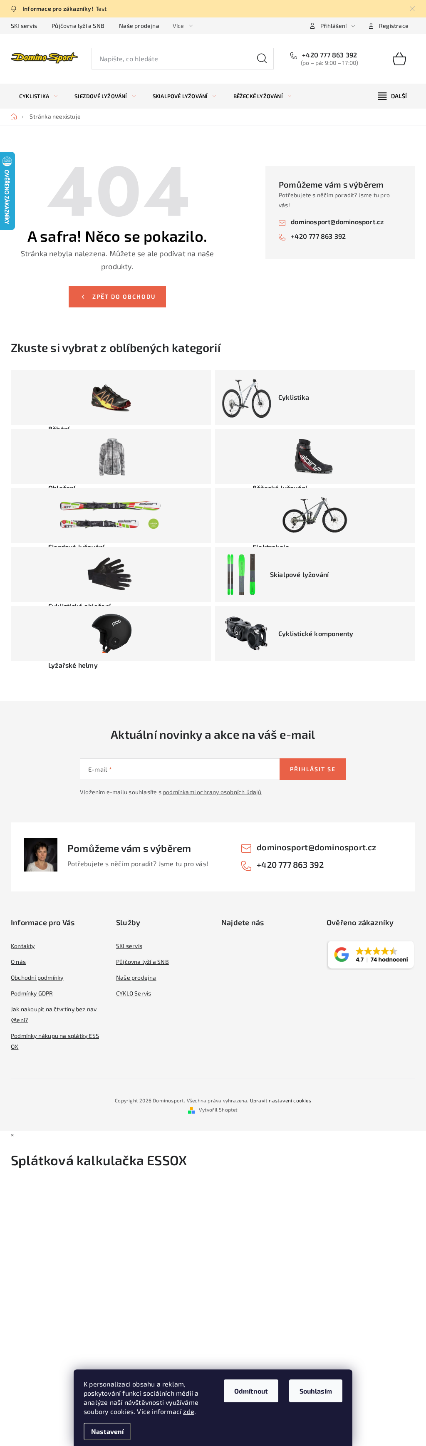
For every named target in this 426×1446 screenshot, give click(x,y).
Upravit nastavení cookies (280, 1100)
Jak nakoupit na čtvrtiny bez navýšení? (54, 1014)
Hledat (262, 58)
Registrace (394, 25)
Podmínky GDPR (32, 993)
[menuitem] (38, 96)
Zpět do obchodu (124, 296)
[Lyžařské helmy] (111, 633)
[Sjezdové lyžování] (111, 515)
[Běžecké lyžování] (315, 456)
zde (188, 1411)
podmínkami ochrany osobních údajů (212, 791)
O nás (18, 961)
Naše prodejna (139, 25)
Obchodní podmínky (37, 977)
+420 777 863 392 (328, 55)
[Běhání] (111, 397)
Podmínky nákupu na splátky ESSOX (55, 1041)
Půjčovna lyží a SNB (78, 25)
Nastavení (107, 1431)
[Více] (392, 96)
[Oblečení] (111, 456)
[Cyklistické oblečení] (111, 574)
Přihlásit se (313, 769)
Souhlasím (316, 1391)
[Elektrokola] (315, 515)
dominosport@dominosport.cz (337, 221)
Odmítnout (251, 1391)
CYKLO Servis (133, 993)
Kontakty (23, 945)
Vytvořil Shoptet (218, 1109)
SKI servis (24, 25)
